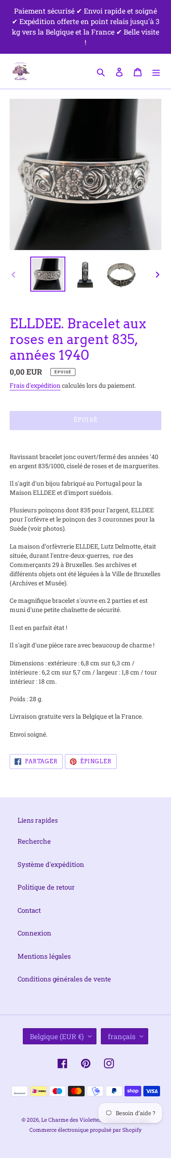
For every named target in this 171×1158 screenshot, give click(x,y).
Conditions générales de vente (64, 978)
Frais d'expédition (35, 385)
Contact (29, 910)
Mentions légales (44, 956)
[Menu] (156, 71)
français (121, 1036)
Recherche (34, 841)
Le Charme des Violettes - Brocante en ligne (95, 1119)
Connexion (34, 932)
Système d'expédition (51, 864)
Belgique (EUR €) (57, 1036)
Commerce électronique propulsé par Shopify (85, 1129)
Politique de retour (46, 887)
